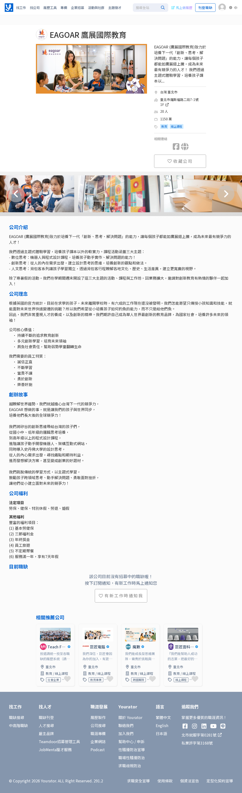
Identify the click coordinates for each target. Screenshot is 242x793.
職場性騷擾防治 (131, 757)
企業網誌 (98, 741)
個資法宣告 (189, 781)
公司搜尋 (98, 725)
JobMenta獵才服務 (55, 749)
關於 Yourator (130, 717)
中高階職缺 (18, 725)
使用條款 (165, 781)
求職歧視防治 (129, 765)
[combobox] (150, 7)
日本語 (161, 733)
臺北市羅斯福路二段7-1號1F (179, 102)
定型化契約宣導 (220, 781)
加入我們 (126, 733)
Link (40, 627)
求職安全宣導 (138, 781)
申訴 (140, 741)
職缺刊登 (46, 717)
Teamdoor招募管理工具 (59, 741)
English (162, 725)
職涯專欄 (98, 733)
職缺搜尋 (16, 717)
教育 (164, 126)
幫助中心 (126, 741)
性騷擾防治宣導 (131, 749)
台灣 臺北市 (168, 92)
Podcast (98, 749)
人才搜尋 (46, 725)
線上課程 (176, 126)
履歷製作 (98, 717)
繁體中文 (163, 717)
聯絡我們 (126, 725)
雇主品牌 (46, 733)
